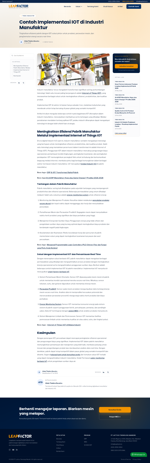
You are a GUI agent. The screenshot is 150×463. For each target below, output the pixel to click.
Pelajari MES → (115, 417)
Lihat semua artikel (120, 133)
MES (85, 442)
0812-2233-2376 (128, 1)
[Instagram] (9, 450)
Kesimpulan (17, 76)
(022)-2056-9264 (114, 1)
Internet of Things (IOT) (91, 93)
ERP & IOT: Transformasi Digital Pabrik (62, 172)
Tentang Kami (60, 442)
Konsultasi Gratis (115, 410)
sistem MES (73, 311)
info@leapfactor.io (142, 1)
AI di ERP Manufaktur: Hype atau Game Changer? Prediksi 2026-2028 (74, 178)
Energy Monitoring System (50, 304)
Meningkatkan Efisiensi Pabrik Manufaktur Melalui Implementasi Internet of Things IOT (21, 69)
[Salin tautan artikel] (23, 83)
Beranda (59, 439)
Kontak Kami (134, 6)
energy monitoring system (77, 195)
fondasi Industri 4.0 (88, 164)
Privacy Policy (137, 459)
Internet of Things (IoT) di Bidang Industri (64, 325)
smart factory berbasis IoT (58, 272)
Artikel (58, 448)
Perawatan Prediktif (48, 289)
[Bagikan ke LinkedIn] (19, 83)
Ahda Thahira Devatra (31, 41)
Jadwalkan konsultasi (126, 66)
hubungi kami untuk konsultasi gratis (65, 355)
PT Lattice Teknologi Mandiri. (22, 459)
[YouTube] (13, 450)
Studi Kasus (60, 445)
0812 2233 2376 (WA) (118, 450)
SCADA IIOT (88, 445)
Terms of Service (126, 459)
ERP (85, 439)
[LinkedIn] (17, 450)
